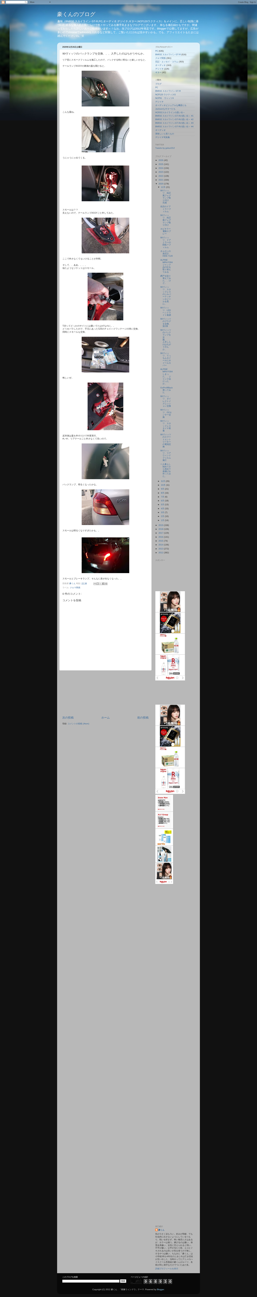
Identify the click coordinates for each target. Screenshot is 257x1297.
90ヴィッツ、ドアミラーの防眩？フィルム (165, 242)
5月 (163, 504)
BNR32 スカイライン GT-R (168, 54)
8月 (163, 493)
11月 (163, 481)
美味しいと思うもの (164, 134)
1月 (163, 520)
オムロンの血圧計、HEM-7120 (166, 253)
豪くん (161, 1230)
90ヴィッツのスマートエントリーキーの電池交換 (165, 440)
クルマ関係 (75, 588)
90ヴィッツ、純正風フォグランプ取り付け (165, 220)
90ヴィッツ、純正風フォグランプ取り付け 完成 (165, 196)
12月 (163, 187)
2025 (161, 164)
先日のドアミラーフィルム (165, 208)
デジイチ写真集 (162, 137)
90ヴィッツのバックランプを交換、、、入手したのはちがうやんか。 (165, 340)
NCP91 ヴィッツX (164, 98)
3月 (163, 512)
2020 (161, 184)
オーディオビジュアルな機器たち (171, 105)
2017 (161, 533)
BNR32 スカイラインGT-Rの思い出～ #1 (174, 116)
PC (156, 51)
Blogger (160, 1289)
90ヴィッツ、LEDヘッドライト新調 (165, 311)
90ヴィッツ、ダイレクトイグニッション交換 (165, 401)
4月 (163, 508)
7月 (163, 497)
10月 (163, 485)
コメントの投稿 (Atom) (78, 724)
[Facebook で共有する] (103, 583)
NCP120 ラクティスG (165, 94)
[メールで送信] (94, 583)
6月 (163, 501)
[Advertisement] (105, 693)
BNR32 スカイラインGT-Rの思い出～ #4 (174, 126)
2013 (161, 549)
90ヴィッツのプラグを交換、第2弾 (165, 322)
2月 (163, 516)
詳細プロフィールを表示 (166, 1269)
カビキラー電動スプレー (165, 231)
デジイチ (159, 69)
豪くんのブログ (76, 14)
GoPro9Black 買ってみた (166, 390)
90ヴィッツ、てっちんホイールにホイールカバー (165, 359)
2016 (161, 537)
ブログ (158, 84)
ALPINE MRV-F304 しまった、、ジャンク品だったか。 (167, 376)
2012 (161, 553)
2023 (161, 172)
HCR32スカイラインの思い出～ (170, 112)
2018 (161, 529)
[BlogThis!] (97, 583)
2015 (161, 541)
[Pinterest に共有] (106, 583)
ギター (158, 72)
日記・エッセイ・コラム (166, 62)
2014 (161, 545)
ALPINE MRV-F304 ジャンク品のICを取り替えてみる (167, 266)
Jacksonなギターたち (165, 109)
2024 (161, 168)
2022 (161, 176)
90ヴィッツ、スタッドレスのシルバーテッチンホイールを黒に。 (165, 295)
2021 (161, 180)
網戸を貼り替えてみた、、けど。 (165, 279)
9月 (163, 489)
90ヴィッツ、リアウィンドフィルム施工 (165, 455)
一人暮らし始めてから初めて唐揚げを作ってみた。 (165, 470)
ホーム (105, 717)
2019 (161, 525)
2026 (161, 160)
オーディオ (160, 65)
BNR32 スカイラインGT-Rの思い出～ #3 (174, 123)
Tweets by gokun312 (165, 148)
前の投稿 (143, 717)
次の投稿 (68, 717)
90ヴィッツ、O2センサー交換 (166, 413)
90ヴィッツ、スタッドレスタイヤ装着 (165, 426)
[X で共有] (100, 583)
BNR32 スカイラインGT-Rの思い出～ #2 (174, 119)
